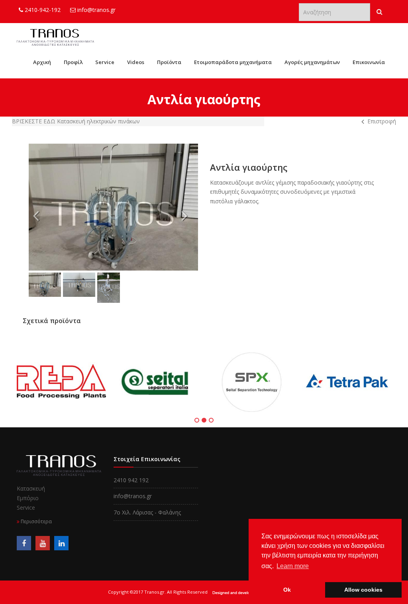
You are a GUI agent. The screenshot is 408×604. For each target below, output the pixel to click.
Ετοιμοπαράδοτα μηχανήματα (233, 62)
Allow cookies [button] (363, 589)
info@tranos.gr (96, 10)
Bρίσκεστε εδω (34, 121)
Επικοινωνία (369, 62)
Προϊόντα (169, 62)
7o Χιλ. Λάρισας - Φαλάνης (147, 512)
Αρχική (42, 62)
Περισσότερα (36, 521)
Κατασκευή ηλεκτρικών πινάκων (98, 121)
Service (104, 62)
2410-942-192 (42, 10)
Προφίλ (73, 62)
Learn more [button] (293, 566)
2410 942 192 (131, 480)
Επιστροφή (381, 121)
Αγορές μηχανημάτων (312, 62)
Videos (135, 62)
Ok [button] (287, 589)
